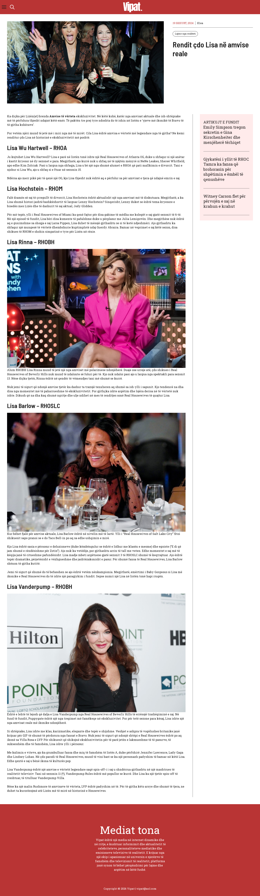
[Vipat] (132, 7)
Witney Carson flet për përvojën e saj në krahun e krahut (224, 201)
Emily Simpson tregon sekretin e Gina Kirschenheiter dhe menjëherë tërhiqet (224, 135)
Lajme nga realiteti (185, 33)
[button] (12, 7)
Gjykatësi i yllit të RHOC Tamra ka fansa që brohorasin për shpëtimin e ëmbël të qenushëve (226, 169)
